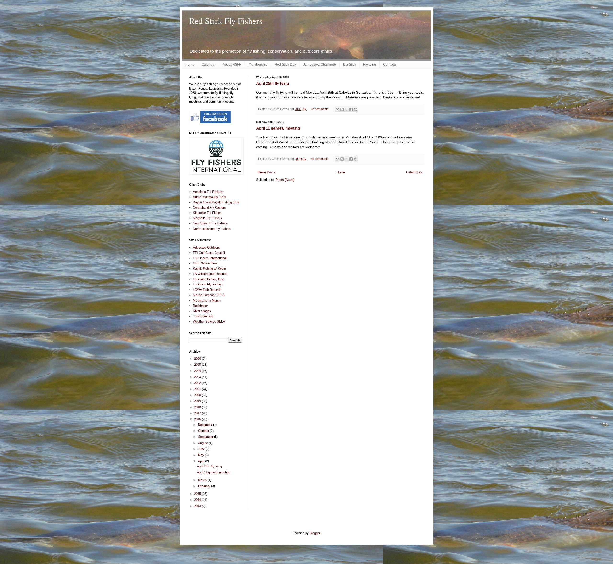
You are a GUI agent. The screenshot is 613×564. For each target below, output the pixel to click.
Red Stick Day (285, 64)
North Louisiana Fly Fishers (212, 229)
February (204, 486)
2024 (198, 371)
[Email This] (337, 109)
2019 (198, 401)
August (203, 443)
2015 (198, 494)
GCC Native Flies (205, 263)
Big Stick (349, 64)
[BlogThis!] (342, 109)
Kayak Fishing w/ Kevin (209, 268)
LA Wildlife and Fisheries (210, 274)
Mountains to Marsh (207, 300)
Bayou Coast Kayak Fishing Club (216, 202)
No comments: (320, 109)
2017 (198, 413)
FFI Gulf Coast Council (209, 253)
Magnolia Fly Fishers (207, 218)
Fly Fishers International (210, 258)
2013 (198, 506)
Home (189, 64)
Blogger (315, 533)
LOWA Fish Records (207, 289)
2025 (198, 364)
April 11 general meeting (278, 128)
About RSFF (232, 64)
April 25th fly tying (272, 83)
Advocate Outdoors (206, 247)
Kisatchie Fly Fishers (207, 213)
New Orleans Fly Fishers (210, 223)
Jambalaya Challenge (319, 64)
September (206, 437)
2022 (198, 383)
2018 (198, 407)
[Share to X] (346, 109)
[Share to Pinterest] (355, 109)
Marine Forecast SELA (209, 295)
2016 (198, 419)
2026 (198, 358)
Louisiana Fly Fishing (207, 284)
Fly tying (369, 64)
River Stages (202, 311)
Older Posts (414, 172)
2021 (198, 389)
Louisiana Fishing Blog (208, 279)
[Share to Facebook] (351, 109)
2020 (198, 395)
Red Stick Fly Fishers (225, 20)
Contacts (390, 64)
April (201, 461)
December (205, 425)
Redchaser (200, 306)
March (203, 480)
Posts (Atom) (285, 180)
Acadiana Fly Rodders (208, 192)
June (202, 449)
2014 (198, 499)
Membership (258, 64)
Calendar (209, 64)
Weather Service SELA (209, 321)
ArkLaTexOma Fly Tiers (209, 197)
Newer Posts (266, 172)
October (204, 431)
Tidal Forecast (203, 316)
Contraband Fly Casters (209, 207)
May (201, 455)
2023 (198, 377)
